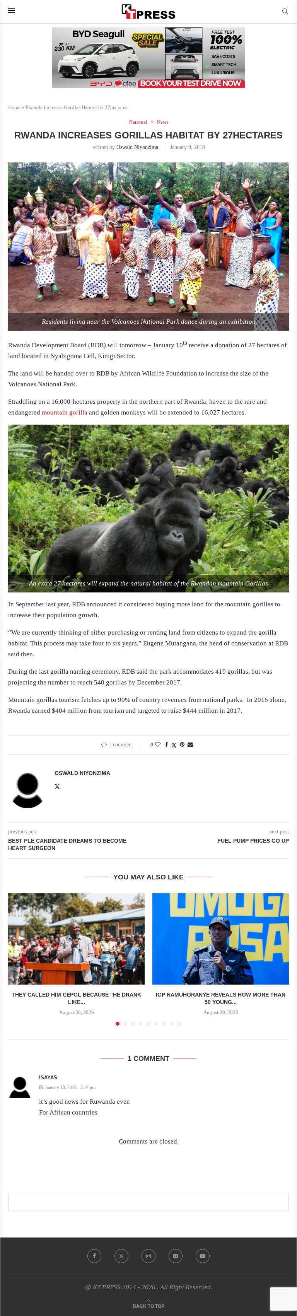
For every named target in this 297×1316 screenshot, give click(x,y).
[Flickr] (176, 1256)
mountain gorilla (64, 412)
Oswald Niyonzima (137, 147)
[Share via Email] (190, 745)
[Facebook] (94, 1256)
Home (14, 107)
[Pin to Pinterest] (182, 745)
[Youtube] (203, 1256)
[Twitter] (121, 1256)
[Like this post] (157, 745)
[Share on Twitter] (174, 745)
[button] (18, 959)
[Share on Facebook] (166, 745)
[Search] (285, 12)
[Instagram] (148, 1256)
